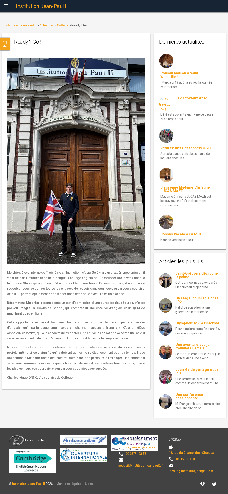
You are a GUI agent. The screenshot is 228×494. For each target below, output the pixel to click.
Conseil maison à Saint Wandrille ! (179, 75)
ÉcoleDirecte (34, 440)
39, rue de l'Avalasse (140, 447)
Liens (89, 484)
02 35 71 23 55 (136, 454)
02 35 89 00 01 (186, 459)
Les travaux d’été (192, 98)
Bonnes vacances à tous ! (181, 234)
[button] (6, 6)
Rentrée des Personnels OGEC (186, 148)
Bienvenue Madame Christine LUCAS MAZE (185, 189)
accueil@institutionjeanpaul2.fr (141, 465)
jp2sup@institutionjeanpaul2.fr (191, 471)
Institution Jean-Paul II (28, 484)
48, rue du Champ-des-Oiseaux (191, 452)
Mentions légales (68, 484)
